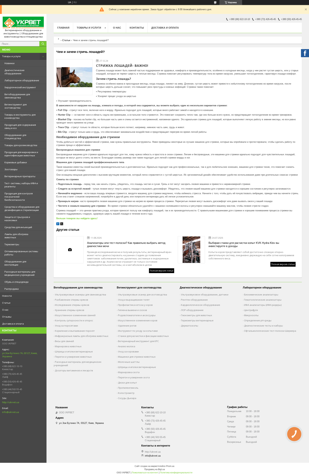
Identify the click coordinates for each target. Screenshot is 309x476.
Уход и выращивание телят (134, 299)
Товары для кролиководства (20, 145)
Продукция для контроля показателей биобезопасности (18, 196)
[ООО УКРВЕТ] (23, 23)
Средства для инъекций (18, 227)
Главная (63, 27)
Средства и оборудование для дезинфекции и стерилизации (21, 208)
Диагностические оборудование (14, 72)
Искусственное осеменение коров (137, 320)
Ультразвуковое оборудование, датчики (204, 294)
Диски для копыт (127, 382)
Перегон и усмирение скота (134, 377)
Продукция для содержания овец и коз (20, 126)
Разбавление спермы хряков (71, 299)
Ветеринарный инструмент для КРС (138, 341)
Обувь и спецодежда (16, 281)
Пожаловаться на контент (145, 472)
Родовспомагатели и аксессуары (137, 315)
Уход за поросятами (66, 325)
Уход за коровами (128, 351)
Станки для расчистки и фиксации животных (143, 336)
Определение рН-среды (257, 320)
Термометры (11, 244)
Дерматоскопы (189, 325)
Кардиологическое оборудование (200, 304)
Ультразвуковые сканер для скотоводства (142, 294)
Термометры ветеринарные (197, 320)
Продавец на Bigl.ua (154, 469)
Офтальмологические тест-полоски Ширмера (270, 330)
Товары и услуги (11, 56)
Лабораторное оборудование (21, 80)
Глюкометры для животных (196, 315)
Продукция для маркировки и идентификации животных (21, 154)
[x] (61, 224)
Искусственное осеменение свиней (75, 315)
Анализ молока (126, 346)
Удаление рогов (127, 325)
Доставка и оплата (13, 323)
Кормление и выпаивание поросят (75, 330)
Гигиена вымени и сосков (132, 310)
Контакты (137, 27)
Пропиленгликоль (128, 387)
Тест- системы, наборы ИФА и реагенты (21, 185)
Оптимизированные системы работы (21, 253)
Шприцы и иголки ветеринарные (74, 351)
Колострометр (126, 393)
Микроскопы (251, 315)
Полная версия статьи (161, 270)
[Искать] (42, 43)
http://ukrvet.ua (10, 402)
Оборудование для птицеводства (15, 136)
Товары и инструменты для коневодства (20, 116)
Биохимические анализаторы (261, 294)
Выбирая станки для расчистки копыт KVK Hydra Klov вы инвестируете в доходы (244, 244)
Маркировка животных (68, 346)
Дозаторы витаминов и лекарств (74, 370)
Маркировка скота (128, 372)
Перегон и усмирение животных (73, 356)
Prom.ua (170, 466)
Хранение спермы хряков (69, 310)
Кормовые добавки (15, 162)
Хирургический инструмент (20, 87)
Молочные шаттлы (129, 361)
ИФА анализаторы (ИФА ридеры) (262, 304)
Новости (7, 295)
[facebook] (57, 224)
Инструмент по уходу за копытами (138, 330)
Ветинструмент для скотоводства (15, 106)
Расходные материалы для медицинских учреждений (19, 273)
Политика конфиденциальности (176, 472)
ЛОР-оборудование (192, 310)
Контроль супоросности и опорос (74, 320)
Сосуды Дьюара (127, 398)
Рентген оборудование (194, 299)
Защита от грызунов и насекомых (17, 218)
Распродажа (11, 288)
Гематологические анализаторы (262, 299)
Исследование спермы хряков (72, 304)
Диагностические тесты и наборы (263, 325)
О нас (5, 309)
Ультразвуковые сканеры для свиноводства (80, 294)
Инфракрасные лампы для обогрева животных (81, 336)
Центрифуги (251, 310)
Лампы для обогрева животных (16, 236)
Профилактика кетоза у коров (135, 304)
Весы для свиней (64, 341)
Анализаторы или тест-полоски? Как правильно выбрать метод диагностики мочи (126, 244)
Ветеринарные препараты (19, 176)
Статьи (6, 302)
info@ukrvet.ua (10, 412)
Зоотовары (11, 169)
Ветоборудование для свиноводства (17, 96)
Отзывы (6, 316)
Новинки (9, 63)
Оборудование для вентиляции (15, 263)
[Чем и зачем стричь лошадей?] (74, 77)
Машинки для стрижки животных (137, 356)
